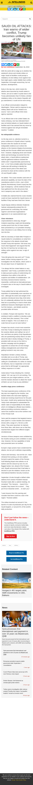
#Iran (10, 545)
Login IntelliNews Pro (19, 6)
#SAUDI (4, 545)
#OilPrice (16, 545)
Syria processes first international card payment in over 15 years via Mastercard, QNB (15, 632)
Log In (10, 6)
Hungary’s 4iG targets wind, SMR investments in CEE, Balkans (14, 592)
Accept (13, 780)
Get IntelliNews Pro (16, 559)
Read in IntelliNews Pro (16, 553)
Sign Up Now (10, 536)
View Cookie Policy (21, 780)
